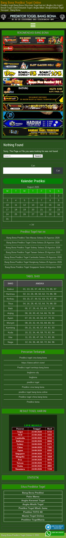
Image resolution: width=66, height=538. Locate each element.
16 (58, 205)
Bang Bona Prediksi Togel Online (21, 2)
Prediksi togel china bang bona (33, 397)
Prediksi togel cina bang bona (33, 358)
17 (7, 209)
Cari (33, 165)
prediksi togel (33, 382)
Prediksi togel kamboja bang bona (33, 367)
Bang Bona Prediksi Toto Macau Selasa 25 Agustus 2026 (33, 238)
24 (7, 214)
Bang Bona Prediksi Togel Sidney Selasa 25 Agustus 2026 (33, 247)
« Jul (31, 224)
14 (41, 205)
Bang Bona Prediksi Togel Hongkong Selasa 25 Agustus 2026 (33, 262)
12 (24, 205)
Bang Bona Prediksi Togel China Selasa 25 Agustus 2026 (33, 242)
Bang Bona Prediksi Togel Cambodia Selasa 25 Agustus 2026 (33, 257)
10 (7, 205)
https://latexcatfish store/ (33, 363)
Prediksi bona (33, 402)
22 (50, 209)
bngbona (33, 377)
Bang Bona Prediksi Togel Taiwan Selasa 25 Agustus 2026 (33, 252)
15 (50, 205)
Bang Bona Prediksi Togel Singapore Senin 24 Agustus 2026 (33, 267)
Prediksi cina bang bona (33, 387)
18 (16, 209)
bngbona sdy (33, 372)
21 (41, 209)
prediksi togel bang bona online (33, 392)
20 (33, 209)
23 (58, 209)
